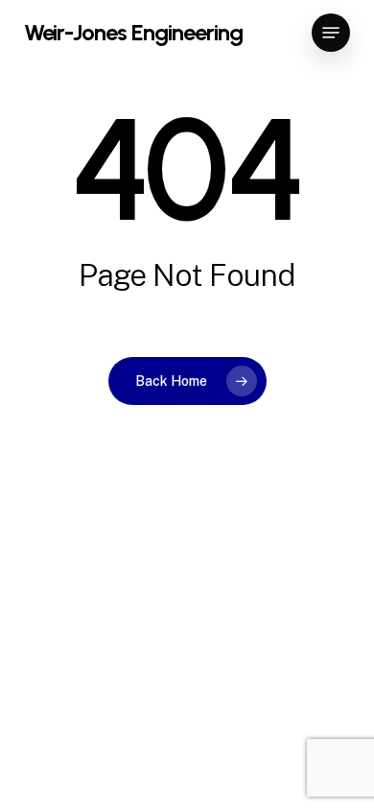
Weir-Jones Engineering (133, 32)
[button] (331, 32)
